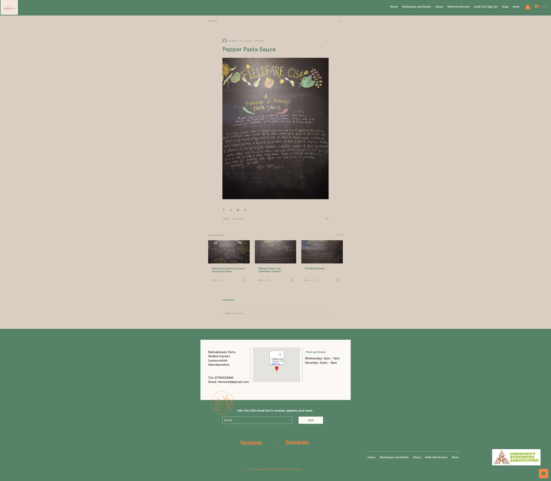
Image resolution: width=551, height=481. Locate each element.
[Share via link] (245, 210)
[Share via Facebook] (223, 210)
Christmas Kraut (315, 268)
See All (339, 235)
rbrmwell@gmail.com (233, 381)
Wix (299, 469)
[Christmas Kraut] (322, 251)
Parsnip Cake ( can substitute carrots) (269, 270)
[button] (527, 6)
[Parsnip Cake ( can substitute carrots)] (275, 251)
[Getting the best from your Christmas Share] (229, 251)
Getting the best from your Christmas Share (228, 270)
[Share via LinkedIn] (237, 210)
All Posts (212, 21)
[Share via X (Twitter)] (230, 210)
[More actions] (327, 41)
